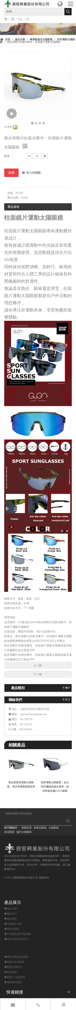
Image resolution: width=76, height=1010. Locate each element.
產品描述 (13, 207)
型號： (11, 193)
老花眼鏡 (9, 831)
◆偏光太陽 (10, 908)
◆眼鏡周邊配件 (13, 967)
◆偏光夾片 (10, 913)
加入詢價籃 (33, 172)
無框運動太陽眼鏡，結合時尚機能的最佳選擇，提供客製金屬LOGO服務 (55, 787)
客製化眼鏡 (40, 827)
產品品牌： (14, 197)
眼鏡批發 (27, 827)
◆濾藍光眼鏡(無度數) (16, 956)
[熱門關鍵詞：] (68, 11)
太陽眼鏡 (54, 827)
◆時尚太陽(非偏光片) (16, 939)
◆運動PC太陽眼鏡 (14, 977)
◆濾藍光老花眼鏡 (14, 961)
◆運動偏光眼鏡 (13, 982)
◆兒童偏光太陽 (13, 923)
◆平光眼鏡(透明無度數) (17, 934)
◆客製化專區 (11, 928)
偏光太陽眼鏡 (24, 831)
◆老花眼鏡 (10, 972)
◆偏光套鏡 (10, 918)
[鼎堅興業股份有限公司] (38, 848)
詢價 (11, 172)
